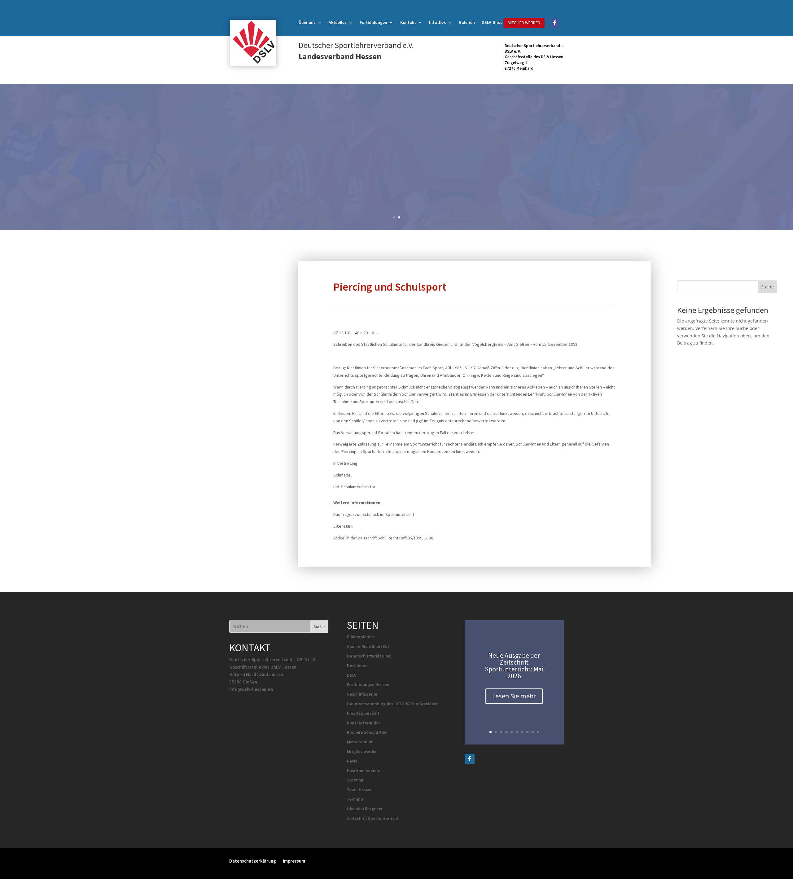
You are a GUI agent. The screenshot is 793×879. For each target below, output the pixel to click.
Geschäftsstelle (362, 694)
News (352, 761)
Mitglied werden (362, 751)
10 (538, 732)
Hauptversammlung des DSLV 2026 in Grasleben (393, 703)
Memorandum (360, 742)
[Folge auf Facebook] (554, 23)
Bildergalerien (360, 636)
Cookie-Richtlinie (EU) (368, 646)
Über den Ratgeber (365, 808)
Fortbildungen (373, 22)
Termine (355, 799)
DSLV (352, 675)
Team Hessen (360, 789)
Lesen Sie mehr (514, 696)
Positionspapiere (363, 770)
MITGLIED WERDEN (524, 22)
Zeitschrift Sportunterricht (373, 818)
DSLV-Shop (492, 22)
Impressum (294, 860)
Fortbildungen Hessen (368, 684)
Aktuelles (338, 22)
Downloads (358, 665)
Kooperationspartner (367, 732)
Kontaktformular (363, 723)
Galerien (467, 22)
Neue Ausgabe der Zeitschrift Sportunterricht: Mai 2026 (514, 665)
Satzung (355, 780)
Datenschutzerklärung (369, 656)
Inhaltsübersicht (363, 713)
